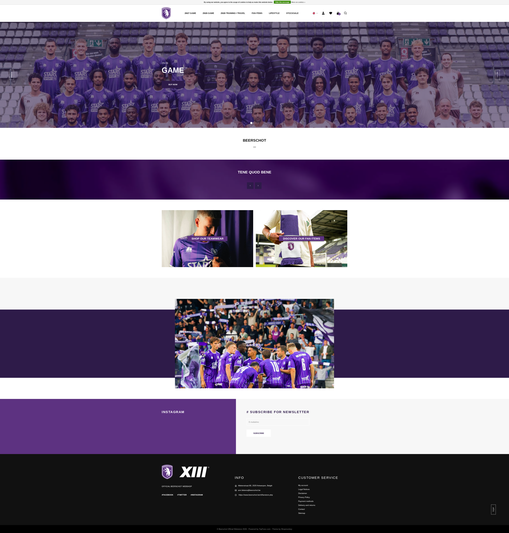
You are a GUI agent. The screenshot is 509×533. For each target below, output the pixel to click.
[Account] (323, 13)
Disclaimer (302, 493)
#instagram (197, 495)
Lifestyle (274, 13)
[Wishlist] (330, 13)
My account (303, 485)
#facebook (167, 495)
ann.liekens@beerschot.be (249, 490)
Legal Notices (304, 489)
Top (493, 509)
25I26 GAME (208, 13)
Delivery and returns (306, 505)
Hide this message (282, 2)
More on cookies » (298, 2)
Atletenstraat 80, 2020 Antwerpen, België (255, 486)
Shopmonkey (286, 529)
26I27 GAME (190, 13)
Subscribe (258, 433)
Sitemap (301, 513)
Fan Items (257, 13)
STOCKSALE (292, 13)
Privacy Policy (304, 497)
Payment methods (305, 501)
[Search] (345, 13)
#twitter (182, 495)
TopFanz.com (264, 529)
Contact (301, 509)
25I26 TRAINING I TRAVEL (233, 13)
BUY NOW (172, 84)
